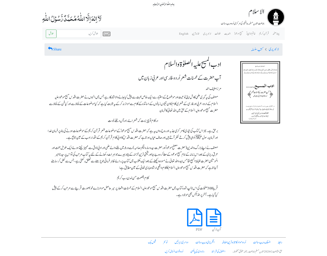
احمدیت (227, 33)
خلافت (218, 33)
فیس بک (152, 242)
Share (57, 49)
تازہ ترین (196, 33)
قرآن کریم (264, 33)
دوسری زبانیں (181, 242)
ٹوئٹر (165, 242)
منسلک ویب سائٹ (261, 242)
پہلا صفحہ (275, 33)
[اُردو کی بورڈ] (106, 33)
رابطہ (280, 242)
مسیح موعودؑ (238, 33)
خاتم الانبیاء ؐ (251, 33)
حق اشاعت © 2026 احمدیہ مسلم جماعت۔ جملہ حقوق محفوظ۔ (257, 251)
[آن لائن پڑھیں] (213, 223)
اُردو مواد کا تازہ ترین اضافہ (234, 242)
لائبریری (207, 33)
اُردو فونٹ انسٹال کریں (174, 251)
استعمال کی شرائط (218, 251)
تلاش (51, 33)
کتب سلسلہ (257, 50)
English (183, 33)
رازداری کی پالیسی (197, 251)
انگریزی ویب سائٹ (205, 242)
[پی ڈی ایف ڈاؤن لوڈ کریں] (194, 223)
